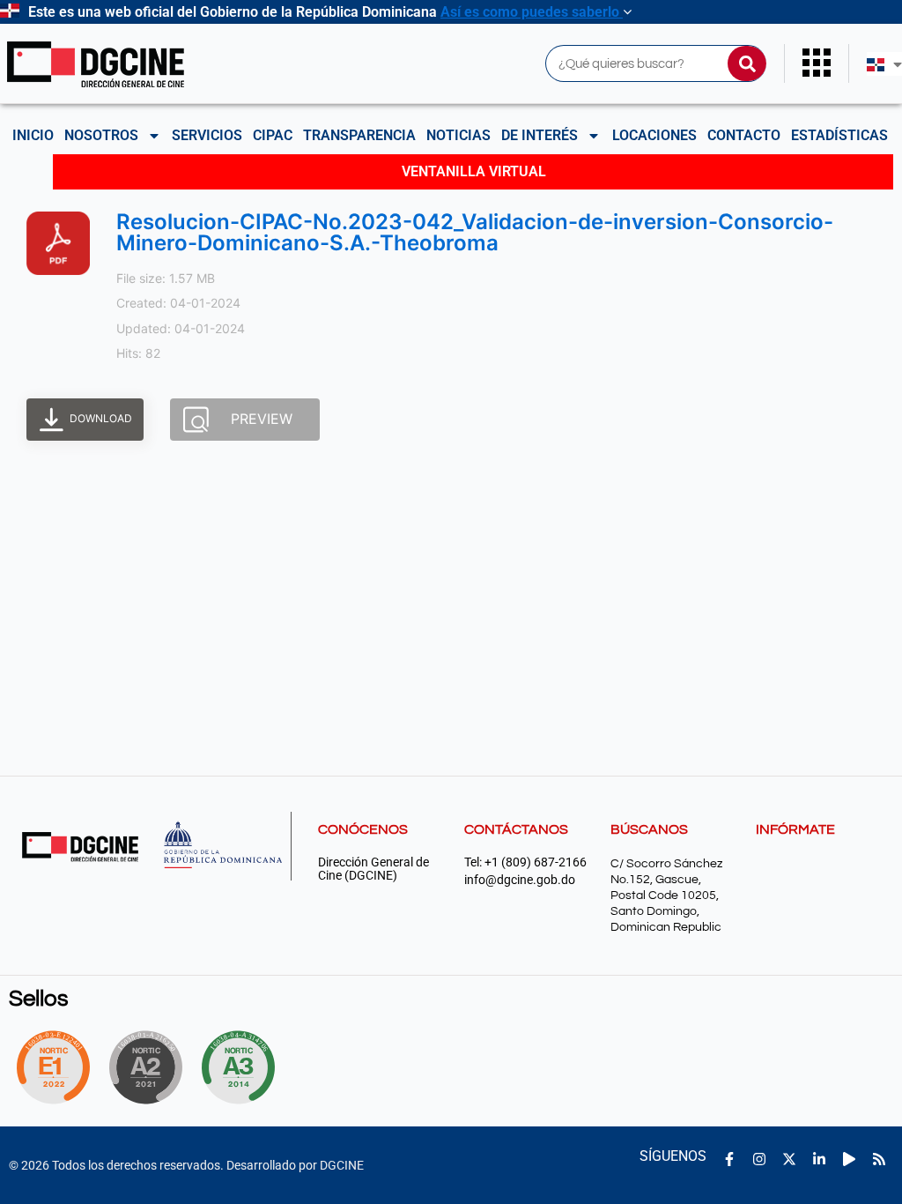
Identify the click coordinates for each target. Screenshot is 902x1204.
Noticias (458, 135)
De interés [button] (539, 135)
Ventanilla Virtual (474, 171)
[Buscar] (747, 63)
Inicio (33, 135)
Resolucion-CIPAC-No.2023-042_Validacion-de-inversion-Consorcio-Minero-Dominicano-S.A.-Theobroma (474, 232)
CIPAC (272, 135)
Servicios (207, 135)
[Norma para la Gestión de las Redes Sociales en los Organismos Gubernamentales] (53, 1067)
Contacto (743, 135)
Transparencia (359, 135)
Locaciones (654, 135)
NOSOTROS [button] (101, 135)
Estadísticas (839, 135)
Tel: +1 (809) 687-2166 (525, 862)
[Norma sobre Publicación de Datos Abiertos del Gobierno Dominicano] (243, 1067)
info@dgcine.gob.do (519, 880)
